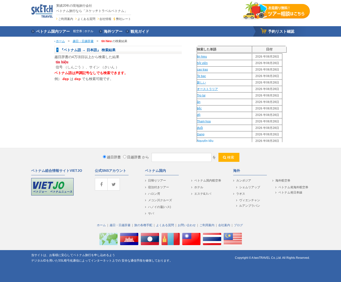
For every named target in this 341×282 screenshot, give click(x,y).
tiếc (199, 108)
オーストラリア (207, 89)
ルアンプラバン (249, 205)
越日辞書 (114, 157)
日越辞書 (134, 157)
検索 (230, 157)
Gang (200, 134)
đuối (200, 128)
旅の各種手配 (143, 225)
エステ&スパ (202, 193)
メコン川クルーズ (160, 200)
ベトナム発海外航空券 (293, 187)
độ (198, 115)
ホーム (60, 41)
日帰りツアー (157, 180)
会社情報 (105, 19)
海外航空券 (282, 180)
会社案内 (224, 225)
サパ (151, 213)
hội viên (202, 63)
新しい (201, 82)
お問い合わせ (187, 225)
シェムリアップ (249, 187)
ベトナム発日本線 (290, 192)
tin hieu (202, 56)
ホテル (198, 187)
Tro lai (201, 95)
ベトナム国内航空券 (207, 180)
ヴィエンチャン (249, 200)
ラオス (240, 193)
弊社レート (123, 19)
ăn (198, 102)
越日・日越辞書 (83, 41)
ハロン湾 (154, 193)
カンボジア (243, 180)
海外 (236, 171)
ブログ (238, 225)
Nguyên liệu (205, 141)
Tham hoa (204, 121)
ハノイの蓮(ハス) (159, 207)
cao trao (202, 69)
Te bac (201, 76)
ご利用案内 (65, 19)
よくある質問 (86, 19)
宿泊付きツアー (158, 187)
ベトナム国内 (155, 171)
